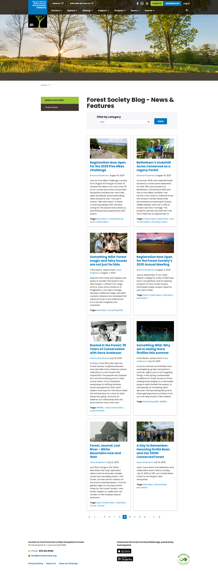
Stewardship (160, 484)
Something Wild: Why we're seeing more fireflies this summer (153, 349)
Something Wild (115, 310)
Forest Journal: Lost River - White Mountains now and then (105, 451)
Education (101, 310)
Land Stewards (116, 218)
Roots (134, 10)
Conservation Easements (155, 218)
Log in (186, 3)
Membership (172, 3)
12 (140, 516)
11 (135, 516)
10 (130, 516)
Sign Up (56, 3)
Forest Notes (51, 107)
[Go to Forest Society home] (37, 14)
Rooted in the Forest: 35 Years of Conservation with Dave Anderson (108, 349)
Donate (157, 3)
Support (102, 10)
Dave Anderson (97, 462)
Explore (71, 10)
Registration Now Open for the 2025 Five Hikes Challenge (108, 166)
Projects (118, 10)
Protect (55, 10)
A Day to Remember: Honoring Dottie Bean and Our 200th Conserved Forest (153, 451)
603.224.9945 (46, 550)
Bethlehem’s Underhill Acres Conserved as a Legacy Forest (154, 166)
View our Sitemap (68, 563)
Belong (86, 10)
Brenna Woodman (99, 175)
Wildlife (99, 407)
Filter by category (109, 117)
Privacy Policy (35, 563)
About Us (51, 563)
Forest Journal (97, 505)
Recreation (101, 218)
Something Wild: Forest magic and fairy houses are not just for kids (108, 261)
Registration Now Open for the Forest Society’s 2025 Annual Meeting (154, 261)
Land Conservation (99, 221)
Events (148, 10)
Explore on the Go (80, 3)
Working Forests (159, 221)
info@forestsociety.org (44, 555)
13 (145, 516)
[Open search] (187, 10)
